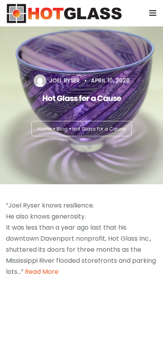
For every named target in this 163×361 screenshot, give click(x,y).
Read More (42, 271)
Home (45, 128)
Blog (62, 128)
